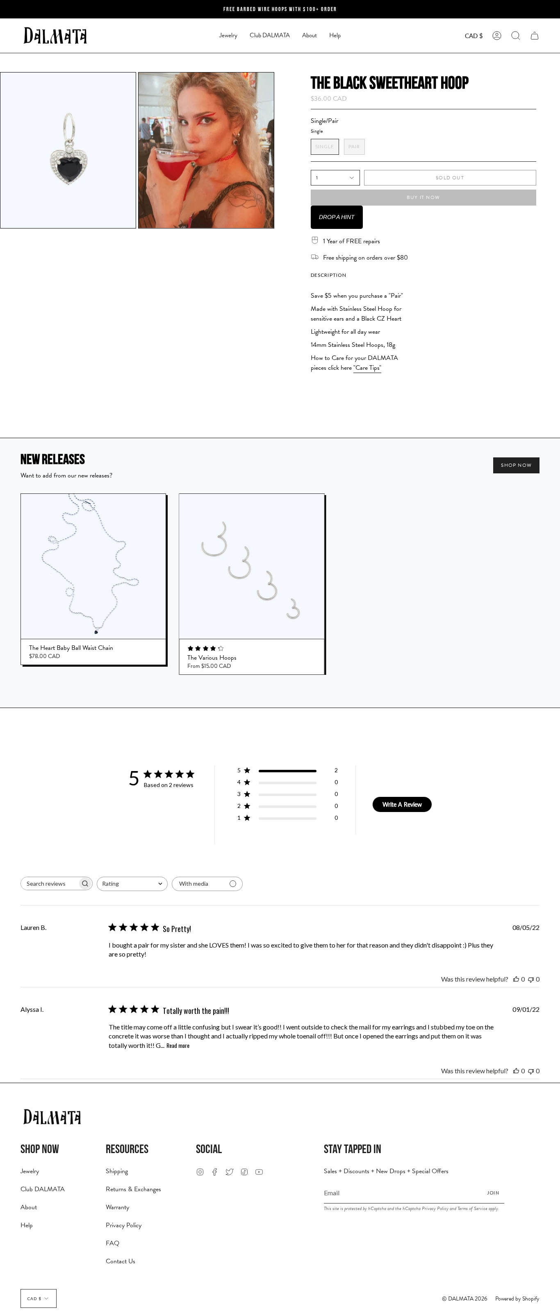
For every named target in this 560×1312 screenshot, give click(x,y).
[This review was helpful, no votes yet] (516, 979)
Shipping (117, 1171)
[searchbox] (49, 883)
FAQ (112, 1243)
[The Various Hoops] (251, 566)
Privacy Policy (123, 1225)
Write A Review (402, 804)
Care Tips (367, 368)
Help (26, 1225)
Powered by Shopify (517, 1298)
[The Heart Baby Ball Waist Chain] (93, 566)
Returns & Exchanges (133, 1189)
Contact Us (120, 1261)
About (28, 1207)
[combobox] (132, 884)
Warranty (117, 1207)
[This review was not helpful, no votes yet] (531, 979)
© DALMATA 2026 (464, 1298)
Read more (177, 1045)
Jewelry (29, 1171)
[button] (228, 35)
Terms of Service (472, 1208)
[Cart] (534, 35)
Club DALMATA (42, 1189)
